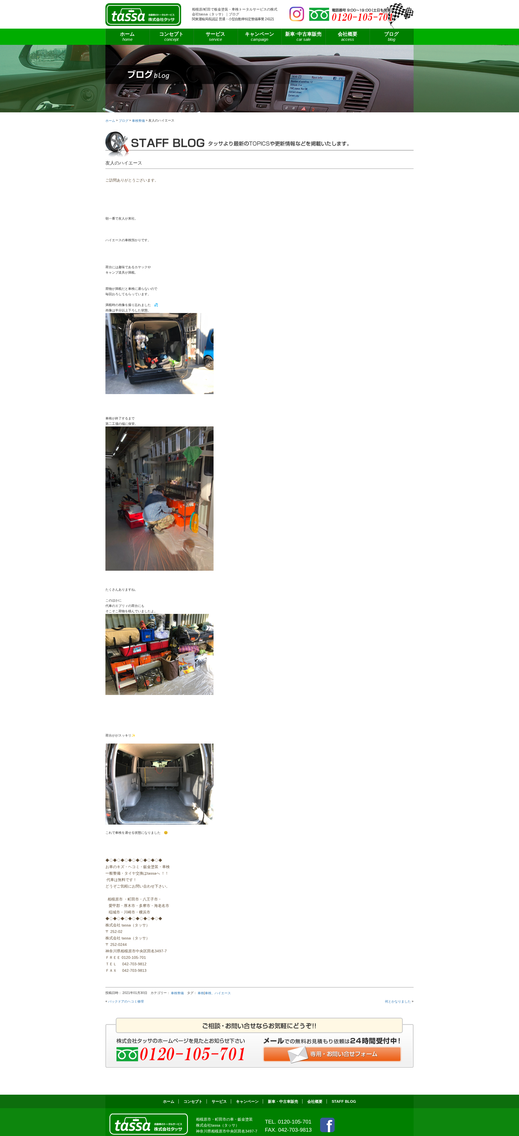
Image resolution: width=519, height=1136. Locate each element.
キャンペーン (259, 36)
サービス (219, 1101)
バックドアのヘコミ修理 (126, 1001)
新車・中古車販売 (283, 1101)
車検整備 (177, 993)
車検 (201, 993)
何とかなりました (398, 1001)
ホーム (127, 36)
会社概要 (347, 36)
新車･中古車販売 (303, 36)
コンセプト (171, 36)
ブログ (391, 36)
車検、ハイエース (218, 993)
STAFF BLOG (344, 1101)
